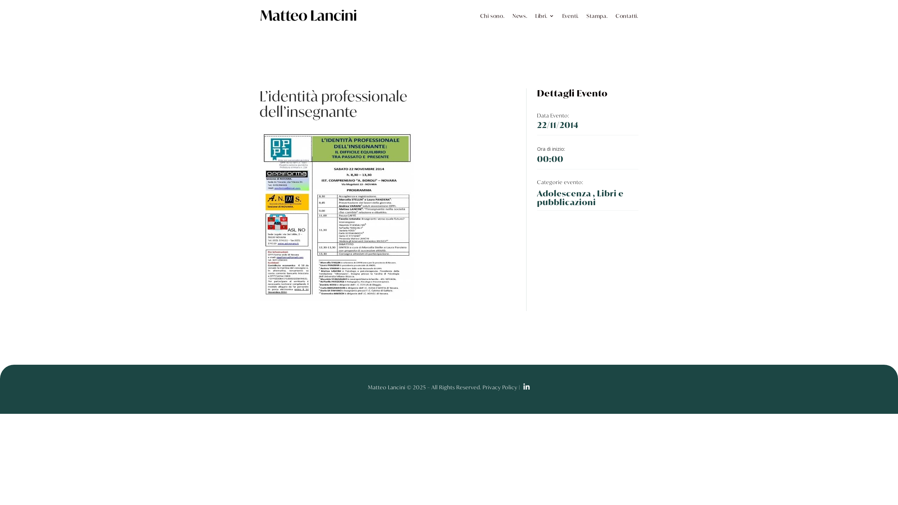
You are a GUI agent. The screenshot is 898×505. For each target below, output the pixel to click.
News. (520, 15)
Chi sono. (492, 15)
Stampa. (597, 15)
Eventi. (570, 15)
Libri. (541, 15)
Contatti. (627, 15)
